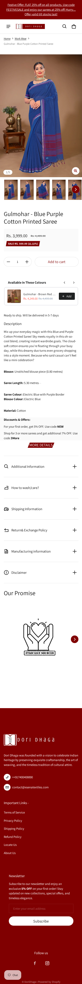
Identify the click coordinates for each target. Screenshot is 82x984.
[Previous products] (64, 283)
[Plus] (27, 261)
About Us (10, 853)
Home (7, 38)
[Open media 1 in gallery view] (11, 190)
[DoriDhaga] (30, 26)
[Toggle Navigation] (8, 26)
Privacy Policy (13, 821)
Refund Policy (12, 837)
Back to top (13, 711)
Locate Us (10, 845)
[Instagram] (47, 963)
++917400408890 (22, 777)
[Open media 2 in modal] (41, 115)
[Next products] (73, 283)
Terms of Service (14, 812)
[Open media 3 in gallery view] (43, 190)
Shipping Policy (14, 829)
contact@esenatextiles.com (30, 787)
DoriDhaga (30, 982)
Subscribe (41, 921)
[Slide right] (75, 189)
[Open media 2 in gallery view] (27, 190)
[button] (64, 26)
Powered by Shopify (49, 982)
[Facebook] (34, 963)
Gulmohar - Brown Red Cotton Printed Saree (39, 294)
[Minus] (8, 261)
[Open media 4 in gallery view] (59, 190)
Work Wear (20, 38)
